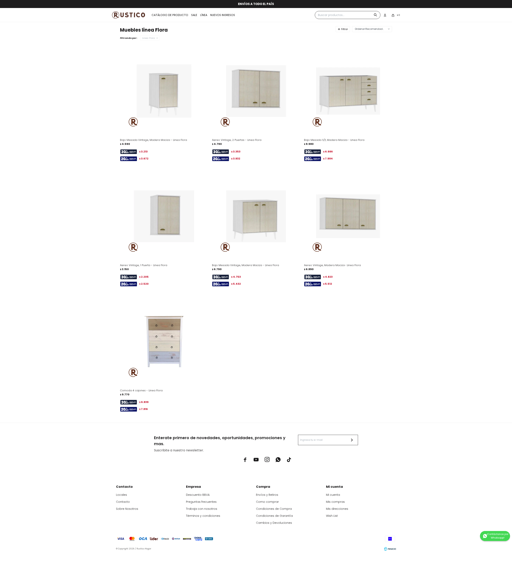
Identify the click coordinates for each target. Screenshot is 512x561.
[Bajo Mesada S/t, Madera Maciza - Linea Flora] (348, 91)
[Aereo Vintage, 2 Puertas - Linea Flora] (256, 91)
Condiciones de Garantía (274, 516)
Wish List (332, 516)
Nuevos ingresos (222, 15)
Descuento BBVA (198, 495)
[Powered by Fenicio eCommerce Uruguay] (390, 549)
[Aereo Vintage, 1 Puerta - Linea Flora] (164, 216)
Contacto (123, 502)
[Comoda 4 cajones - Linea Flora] (164, 342)
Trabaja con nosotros (201, 509)
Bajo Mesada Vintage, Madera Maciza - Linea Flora (153, 140)
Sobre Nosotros (127, 509)
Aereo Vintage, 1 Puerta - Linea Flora (143, 265)
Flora (148, 38)
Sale (194, 15)
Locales (121, 495)
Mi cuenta (333, 495)
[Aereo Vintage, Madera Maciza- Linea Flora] (348, 216)
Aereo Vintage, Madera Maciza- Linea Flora (332, 265)
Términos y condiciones (203, 516)
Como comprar (267, 502)
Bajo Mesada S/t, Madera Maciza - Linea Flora (334, 140)
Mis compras (335, 502)
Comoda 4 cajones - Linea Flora (141, 390)
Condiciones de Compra (274, 509)
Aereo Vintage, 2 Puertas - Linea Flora (236, 140)
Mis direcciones (337, 509)
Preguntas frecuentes (201, 502)
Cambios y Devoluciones (274, 523)
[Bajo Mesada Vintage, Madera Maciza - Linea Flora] (164, 91)
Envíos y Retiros (267, 495)
